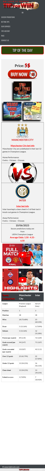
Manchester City (22, 139)
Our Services (5, 26)
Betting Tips (5, 22)
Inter (22, 200)
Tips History (5, 31)
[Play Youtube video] (22, 255)
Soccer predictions (8, 17)
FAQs (2, 35)
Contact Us (5, 40)
